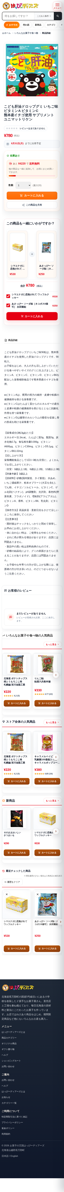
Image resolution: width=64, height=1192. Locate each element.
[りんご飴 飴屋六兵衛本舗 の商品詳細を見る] (47, 664)
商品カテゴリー (9, 1038)
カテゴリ (51, 25)
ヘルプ (5, 1055)
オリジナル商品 (9, 1043)
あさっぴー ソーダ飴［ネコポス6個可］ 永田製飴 (30, 305)
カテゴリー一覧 (9, 1103)
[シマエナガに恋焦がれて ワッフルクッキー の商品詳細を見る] (47, 818)
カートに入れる (32, 316)
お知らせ (6, 1097)
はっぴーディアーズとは (13, 1032)
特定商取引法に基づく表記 (14, 1116)
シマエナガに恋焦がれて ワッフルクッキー (30, 296)
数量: (11, 185)
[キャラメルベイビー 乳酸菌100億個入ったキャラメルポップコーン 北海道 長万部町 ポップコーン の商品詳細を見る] (47, 742)
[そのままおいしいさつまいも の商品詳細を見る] (16, 818)
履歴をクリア (12, 882)
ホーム (6, 33)
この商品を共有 (34, 205)
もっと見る (52, 644)
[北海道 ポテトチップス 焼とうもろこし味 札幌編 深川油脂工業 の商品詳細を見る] (16, 664)
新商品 (38, 25)
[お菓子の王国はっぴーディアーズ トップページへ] (18, 987)
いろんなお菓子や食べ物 (26, 33)
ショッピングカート (11, 1060)
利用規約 (6, 1134)
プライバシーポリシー (12, 1122)
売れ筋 (26, 25)
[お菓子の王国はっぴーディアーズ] (26, 6)
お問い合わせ (8, 1066)
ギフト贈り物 (8, 1049)
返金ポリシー (8, 1128)
